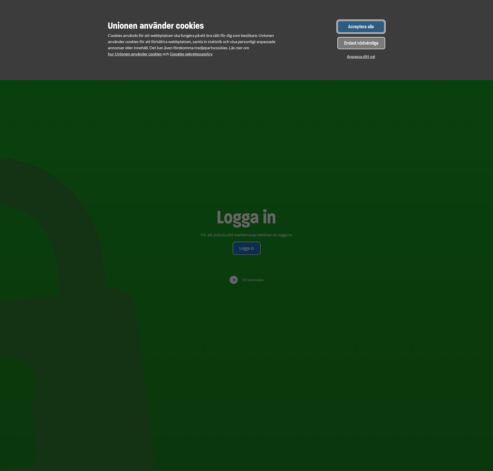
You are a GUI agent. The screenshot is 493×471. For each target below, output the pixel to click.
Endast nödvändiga (361, 43)
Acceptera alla (361, 26)
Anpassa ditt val (361, 56)
